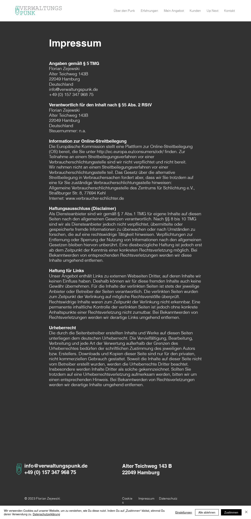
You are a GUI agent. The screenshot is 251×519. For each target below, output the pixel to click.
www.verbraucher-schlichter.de (95, 198)
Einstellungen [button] (183, 512)
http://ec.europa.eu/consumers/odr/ (130, 151)
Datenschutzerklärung (46, 514)
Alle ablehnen (206, 512)
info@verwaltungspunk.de (73, 89)
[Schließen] (246, 512)
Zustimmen (231, 512)
